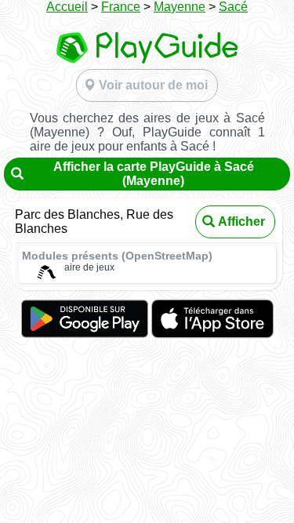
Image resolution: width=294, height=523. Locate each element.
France (120, 6)
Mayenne (179, 6)
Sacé (233, 6)
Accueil (67, 6)
